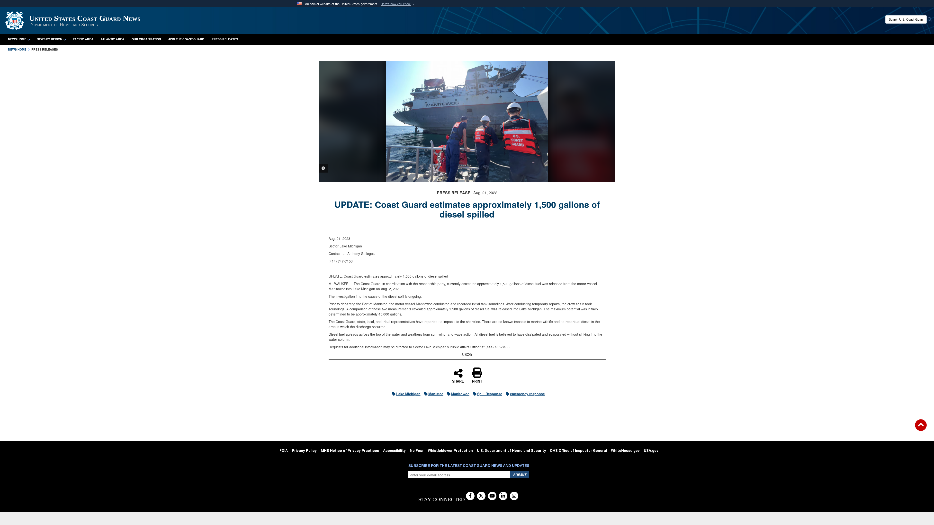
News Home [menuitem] (17, 39)
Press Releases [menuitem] (225, 39)
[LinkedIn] (503, 496)
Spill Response (489, 393)
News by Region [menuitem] (49, 39)
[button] (398, 4)
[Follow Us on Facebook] (470, 496)
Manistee (435, 393)
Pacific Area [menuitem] (83, 39)
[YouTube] (492, 496)
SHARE (458, 381)
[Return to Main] (921, 428)
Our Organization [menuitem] (146, 39)
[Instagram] (514, 496)
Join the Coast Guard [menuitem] (186, 39)
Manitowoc (460, 393)
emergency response (527, 393)
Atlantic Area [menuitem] (112, 39)
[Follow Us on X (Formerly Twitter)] (481, 496)
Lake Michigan (408, 393)
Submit (519, 474)
